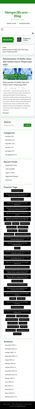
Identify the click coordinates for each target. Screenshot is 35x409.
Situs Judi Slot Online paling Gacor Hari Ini (17, 267)
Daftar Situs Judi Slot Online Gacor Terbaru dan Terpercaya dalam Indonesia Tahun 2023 (17, 219)
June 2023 (8, 382)
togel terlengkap (23, 330)
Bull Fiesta (8, 180)
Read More (6, 113)
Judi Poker (22, 75)
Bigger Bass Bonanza (11, 176)
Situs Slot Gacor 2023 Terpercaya (17, 284)
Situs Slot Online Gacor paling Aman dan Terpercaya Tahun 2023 (17, 289)
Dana (8, 223)
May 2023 (8, 385)
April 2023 (8, 389)
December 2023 (9, 371)
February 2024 (9, 363)
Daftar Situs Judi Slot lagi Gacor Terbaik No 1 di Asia (17, 214)
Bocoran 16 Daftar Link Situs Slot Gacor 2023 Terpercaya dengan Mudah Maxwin (17, 195)
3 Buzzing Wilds (10, 169)
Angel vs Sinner (10, 172)
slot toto (23, 326)
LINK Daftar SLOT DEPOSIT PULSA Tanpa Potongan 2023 (17, 243)
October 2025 (9, 352)
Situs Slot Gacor (17, 281)
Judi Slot (6, 78)
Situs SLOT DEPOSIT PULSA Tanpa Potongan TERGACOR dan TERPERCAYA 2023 (17, 271)
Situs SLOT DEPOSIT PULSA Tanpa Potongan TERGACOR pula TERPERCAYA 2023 (17, 276)
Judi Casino (11, 227)
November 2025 (9, 349)
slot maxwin (24, 319)
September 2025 (10, 356)
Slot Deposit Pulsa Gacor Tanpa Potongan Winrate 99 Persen (17, 311)
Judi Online (14, 75)
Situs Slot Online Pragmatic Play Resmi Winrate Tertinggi (17, 294)
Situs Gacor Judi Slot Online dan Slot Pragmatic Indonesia (17, 262)
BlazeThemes (21, 406)
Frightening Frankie (26, 39)
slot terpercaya (13, 326)
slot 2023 (21, 298)
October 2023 (9, 378)
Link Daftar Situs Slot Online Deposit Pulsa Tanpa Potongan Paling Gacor (17, 238)
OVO (17, 248)
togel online (11, 330)
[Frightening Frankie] (19, 39)
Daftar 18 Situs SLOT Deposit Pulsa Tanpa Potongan (17, 203)
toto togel (17, 333)
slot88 (12, 298)
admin (6, 88)
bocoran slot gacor (17, 199)
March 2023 (8, 393)
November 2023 (9, 374)
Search (27, 125)
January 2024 (9, 367)
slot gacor (10, 316)
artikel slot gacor (17, 190)
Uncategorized (22, 78)
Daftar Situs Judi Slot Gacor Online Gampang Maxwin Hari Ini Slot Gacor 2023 (17, 208)
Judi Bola (6, 75)
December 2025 (9, 345)
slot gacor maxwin (11, 319)
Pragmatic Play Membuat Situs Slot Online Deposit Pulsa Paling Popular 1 (17, 257)
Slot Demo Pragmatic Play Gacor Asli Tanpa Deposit (17, 302)
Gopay (15, 223)
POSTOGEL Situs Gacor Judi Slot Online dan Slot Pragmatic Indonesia (17, 252)
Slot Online (12, 323)
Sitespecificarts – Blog (17, 14)
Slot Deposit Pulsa (17, 307)
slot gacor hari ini (22, 316)
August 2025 (8, 360)
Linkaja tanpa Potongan (23, 234)
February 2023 (9, 397)
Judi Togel (14, 78)
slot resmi (23, 323)
